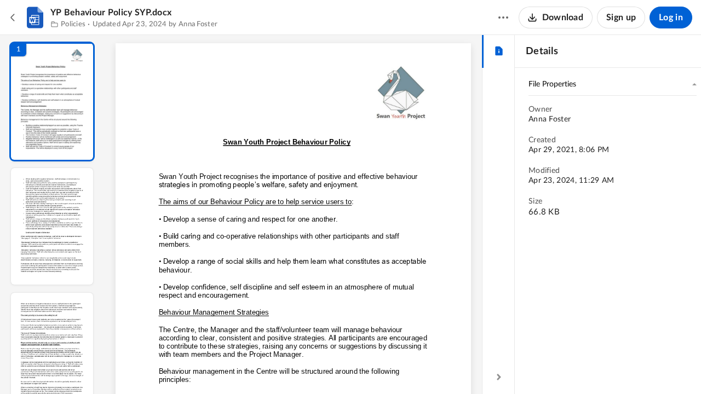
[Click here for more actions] (503, 17)
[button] (52, 101)
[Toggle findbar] (212, 367)
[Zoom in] (331, 367)
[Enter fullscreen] (394, 367)
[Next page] (271, 367)
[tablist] (498, 51)
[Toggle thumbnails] (193, 367)
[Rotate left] (354, 367)
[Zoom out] (294, 367)
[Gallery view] (374, 367)
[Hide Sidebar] (498, 377)
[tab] (498, 51)
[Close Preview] (13, 17)
